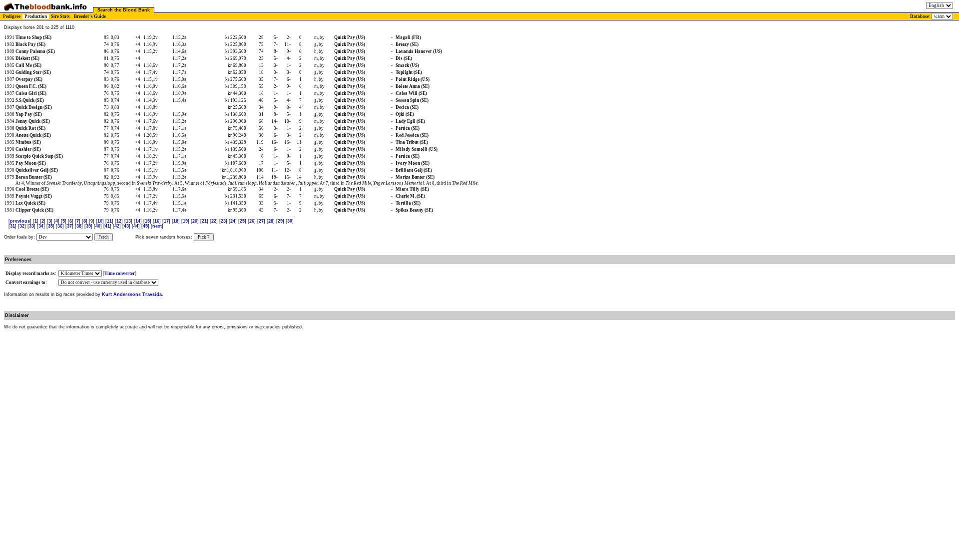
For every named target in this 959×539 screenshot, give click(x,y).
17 (166, 221)
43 (126, 226)
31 (12, 226)
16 (156, 221)
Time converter (119, 273)
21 (204, 221)
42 (116, 226)
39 (88, 226)
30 (289, 221)
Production (35, 16)
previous (20, 221)
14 (137, 221)
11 (109, 221)
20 (194, 221)
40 (97, 226)
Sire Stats (60, 16)
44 (135, 226)
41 (107, 226)
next (157, 226)
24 (232, 221)
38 (78, 226)
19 (185, 221)
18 (175, 221)
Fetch (103, 237)
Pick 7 (204, 237)
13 (128, 221)
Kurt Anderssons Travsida (132, 294)
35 (50, 226)
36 (59, 226)
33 (31, 226)
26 (251, 221)
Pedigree (11, 16)
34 (40, 226)
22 (213, 221)
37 (69, 226)
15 (147, 221)
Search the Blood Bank (123, 9)
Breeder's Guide (90, 16)
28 (270, 221)
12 (118, 221)
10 (99, 221)
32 (21, 226)
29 (280, 221)
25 (242, 221)
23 (223, 221)
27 (261, 221)
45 (145, 226)
